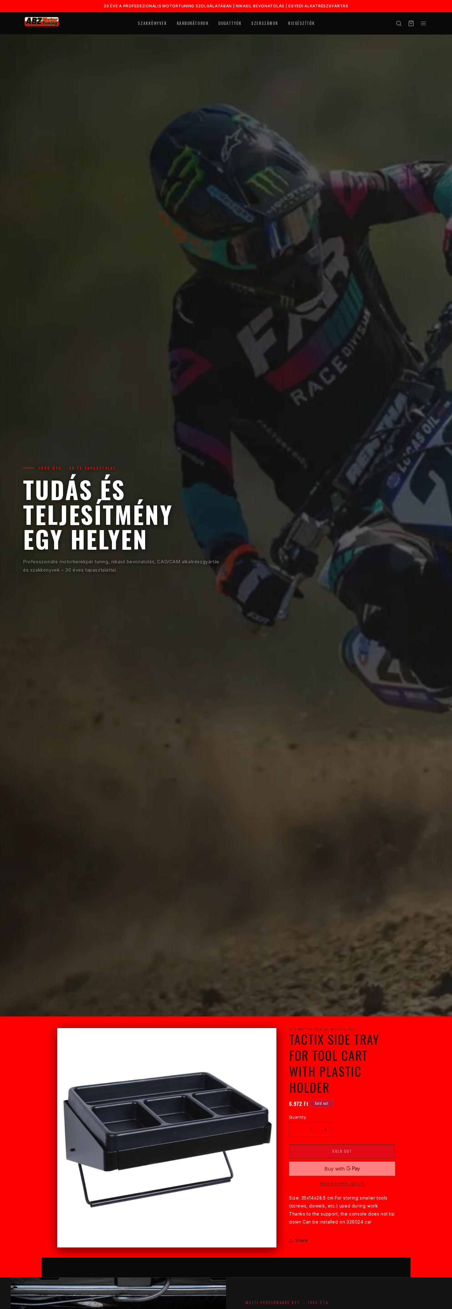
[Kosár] (411, 23)
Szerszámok (264, 23)
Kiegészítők (301, 23)
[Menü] (423, 23)
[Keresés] (398, 23)
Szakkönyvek (152, 23)
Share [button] (301, 1240)
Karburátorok (193, 23)
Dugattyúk (229, 23)
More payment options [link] (342, 1183)
